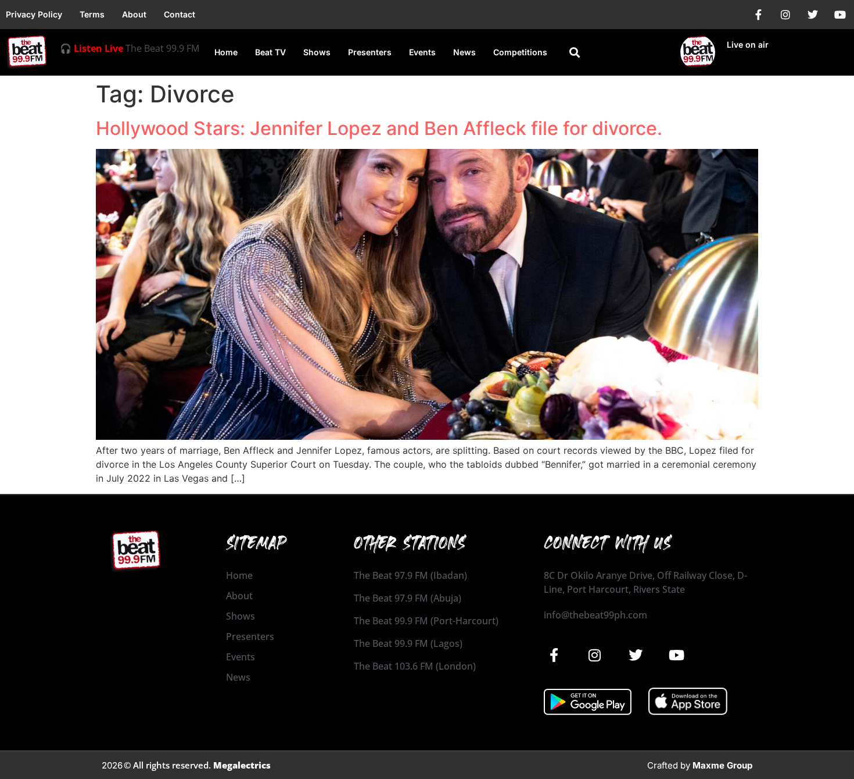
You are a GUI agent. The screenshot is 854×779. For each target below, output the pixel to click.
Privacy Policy (34, 14)
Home (226, 52)
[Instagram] (785, 14)
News (464, 52)
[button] (574, 52)
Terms (92, 14)
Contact (179, 14)
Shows (317, 52)
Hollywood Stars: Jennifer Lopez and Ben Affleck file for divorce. (379, 128)
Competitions (520, 52)
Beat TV (270, 52)
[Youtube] (840, 14)
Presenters (370, 52)
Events (422, 52)
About (134, 14)
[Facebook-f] (758, 14)
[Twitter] (813, 14)
